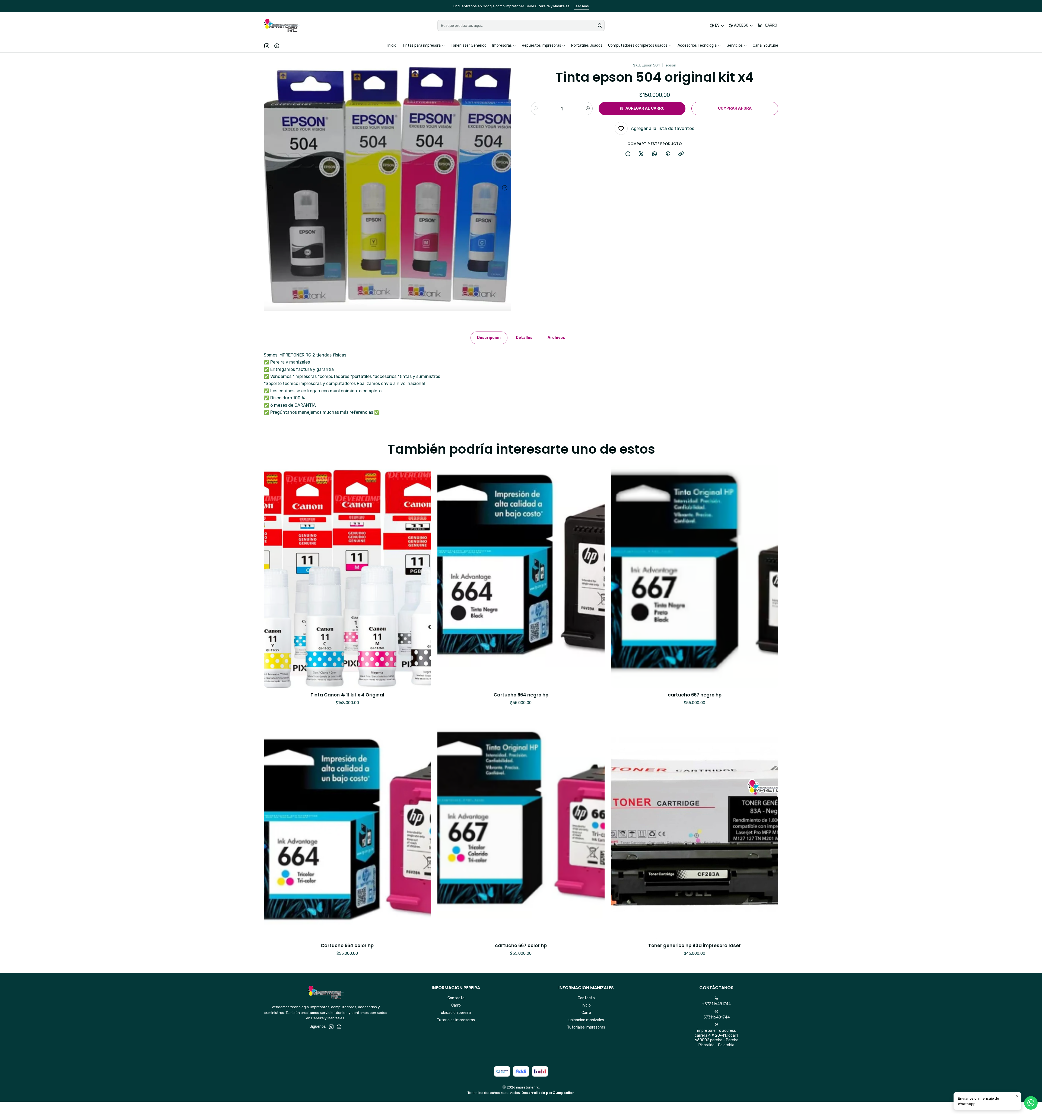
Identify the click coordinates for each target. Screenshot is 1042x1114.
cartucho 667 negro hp (695, 695)
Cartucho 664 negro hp (521, 695)
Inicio (586, 1005)
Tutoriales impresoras (456, 1020)
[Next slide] (505, 188)
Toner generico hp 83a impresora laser (694, 946)
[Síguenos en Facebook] (277, 45)
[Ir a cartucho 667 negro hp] (694, 576)
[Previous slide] (269, 188)
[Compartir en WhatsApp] (654, 154)
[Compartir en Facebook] (628, 154)
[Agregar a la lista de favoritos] (421, 569)
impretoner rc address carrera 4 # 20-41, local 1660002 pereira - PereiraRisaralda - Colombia (716, 1037)
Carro (456, 1005)
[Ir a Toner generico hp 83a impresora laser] (694, 827)
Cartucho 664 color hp (347, 946)
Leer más (621, 6)
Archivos (556, 337)
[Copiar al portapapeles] (681, 154)
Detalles (524, 337)
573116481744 (716, 1017)
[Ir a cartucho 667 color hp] (521, 827)
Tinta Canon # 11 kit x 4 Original (347, 695)
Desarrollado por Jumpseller (548, 1093)
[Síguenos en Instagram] (267, 45)
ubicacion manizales (586, 1020)
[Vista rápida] (421, 583)
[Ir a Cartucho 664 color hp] (347, 827)
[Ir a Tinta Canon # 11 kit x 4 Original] (347, 576)
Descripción (489, 337)
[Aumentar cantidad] (587, 108)
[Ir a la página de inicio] (282, 25)
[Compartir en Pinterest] (667, 154)
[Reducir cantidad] (535, 108)
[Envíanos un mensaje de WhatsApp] (1031, 1103)
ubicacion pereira (456, 1012)
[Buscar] (600, 25)
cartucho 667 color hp (521, 946)
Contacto (456, 998)
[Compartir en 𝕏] (641, 154)
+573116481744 (716, 1004)
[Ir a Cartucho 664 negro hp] (521, 576)
